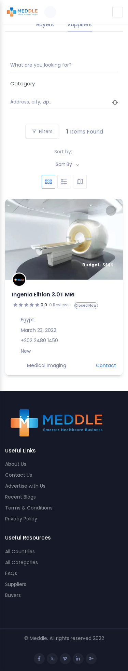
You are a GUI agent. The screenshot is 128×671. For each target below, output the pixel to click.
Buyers (13, 595)
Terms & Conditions (29, 507)
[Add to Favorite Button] (111, 211)
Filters (46, 131)
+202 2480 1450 (39, 340)
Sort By (64, 164)
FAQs (11, 573)
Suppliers (15, 584)
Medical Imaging (46, 365)
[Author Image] (19, 279)
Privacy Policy (21, 518)
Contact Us (18, 475)
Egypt (27, 319)
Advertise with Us (25, 486)
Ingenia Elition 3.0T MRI (43, 294)
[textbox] (61, 83)
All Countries (20, 551)
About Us (15, 464)
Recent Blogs (20, 496)
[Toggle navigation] (117, 12)
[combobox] (61, 83)
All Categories (21, 562)
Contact (106, 365)
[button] (14, 239)
